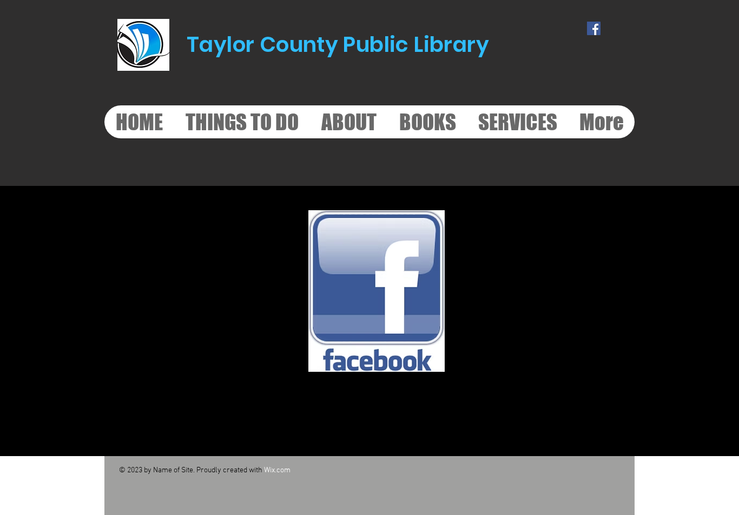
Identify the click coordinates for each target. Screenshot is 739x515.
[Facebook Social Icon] (594, 28)
